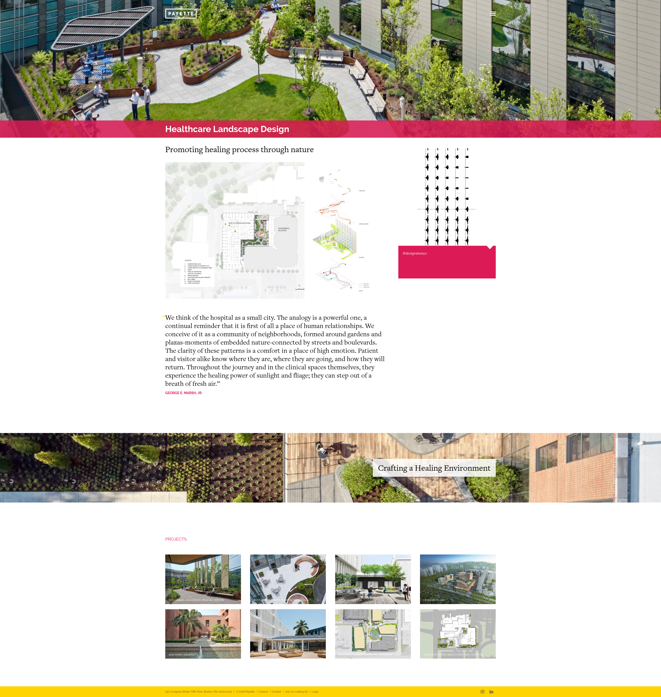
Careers (263, 691)
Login (315, 691)
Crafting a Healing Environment (434, 467)
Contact (276, 691)
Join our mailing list (296, 691)
